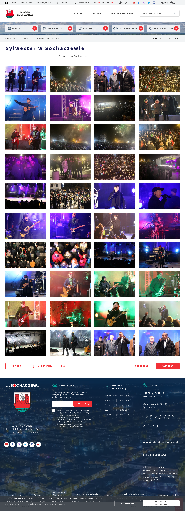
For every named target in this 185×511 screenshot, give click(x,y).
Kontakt (79, 13)
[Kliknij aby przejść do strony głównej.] (19, 14)
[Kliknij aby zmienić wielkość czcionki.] (95, 3)
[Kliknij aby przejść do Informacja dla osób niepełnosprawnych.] (126, 3)
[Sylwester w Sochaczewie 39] (70, 79)
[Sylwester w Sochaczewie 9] (159, 284)
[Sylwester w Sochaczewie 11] (70, 284)
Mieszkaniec (55, 28)
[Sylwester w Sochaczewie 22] (114, 196)
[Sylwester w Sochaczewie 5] (159, 314)
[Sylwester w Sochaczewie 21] (159, 196)
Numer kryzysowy (164, 28)
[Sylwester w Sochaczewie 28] (25, 167)
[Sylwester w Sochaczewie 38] (114, 79)
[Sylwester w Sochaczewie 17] (159, 226)
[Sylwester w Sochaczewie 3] (70, 343)
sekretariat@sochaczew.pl (160, 442)
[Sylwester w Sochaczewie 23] (70, 196)
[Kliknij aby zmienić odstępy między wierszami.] (104, 3)
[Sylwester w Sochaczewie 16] (25, 255)
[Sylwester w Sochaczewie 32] (25, 137)
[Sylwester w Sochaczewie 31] (70, 137)
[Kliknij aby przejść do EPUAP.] (164, 3)
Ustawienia (128, 503)
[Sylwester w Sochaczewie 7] (70, 314)
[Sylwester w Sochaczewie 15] (70, 255)
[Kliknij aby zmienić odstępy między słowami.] (108, 3)
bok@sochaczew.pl (155, 454)
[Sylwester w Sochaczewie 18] (114, 226)
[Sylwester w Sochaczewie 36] (25, 108)
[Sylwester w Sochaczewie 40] (25, 79)
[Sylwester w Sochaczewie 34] (114, 108)
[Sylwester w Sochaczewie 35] (70, 108)
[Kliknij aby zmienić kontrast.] (120, 3)
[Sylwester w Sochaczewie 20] (25, 226)
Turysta (88, 28)
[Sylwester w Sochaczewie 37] (159, 79)
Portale (97, 13)
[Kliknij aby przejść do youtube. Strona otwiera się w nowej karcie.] (133, 2)
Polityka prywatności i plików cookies (70, 425)
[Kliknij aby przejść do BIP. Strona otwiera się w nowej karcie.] (172, 2)
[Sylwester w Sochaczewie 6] (114, 314)
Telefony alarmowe (122, 13)
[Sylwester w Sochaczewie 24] (25, 196)
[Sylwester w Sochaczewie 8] (25, 314)
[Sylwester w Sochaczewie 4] (25, 343)
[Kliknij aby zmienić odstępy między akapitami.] (112, 3)
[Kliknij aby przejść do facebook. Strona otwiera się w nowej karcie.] (139, 2)
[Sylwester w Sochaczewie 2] (114, 343)
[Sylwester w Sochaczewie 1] (159, 343)
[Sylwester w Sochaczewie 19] (70, 226)
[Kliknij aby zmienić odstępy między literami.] (99, 3)
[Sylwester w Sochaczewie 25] (159, 167)
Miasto (16, 28)
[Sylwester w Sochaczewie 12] (25, 284)
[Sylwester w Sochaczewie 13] (159, 255)
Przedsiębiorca (128, 28)
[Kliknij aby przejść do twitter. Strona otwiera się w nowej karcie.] (149, 2)
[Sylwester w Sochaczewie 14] (114, 255)
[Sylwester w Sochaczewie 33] (159, 108)
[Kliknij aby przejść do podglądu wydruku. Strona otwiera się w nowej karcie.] (63, 366)
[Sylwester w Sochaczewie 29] (159, 137)
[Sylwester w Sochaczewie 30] (114, 137)
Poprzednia (157, 38)
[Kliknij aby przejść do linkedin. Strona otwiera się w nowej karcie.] (154, 2)
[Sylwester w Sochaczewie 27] (70, 167)
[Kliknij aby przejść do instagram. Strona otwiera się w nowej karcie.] (144, 2)
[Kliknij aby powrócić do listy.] (166, 38)
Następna (174, 38)
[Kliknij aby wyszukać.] (175, 13)
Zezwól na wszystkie (161, 503)
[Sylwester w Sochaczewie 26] (114, 167)
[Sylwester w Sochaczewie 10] (114, 284)
